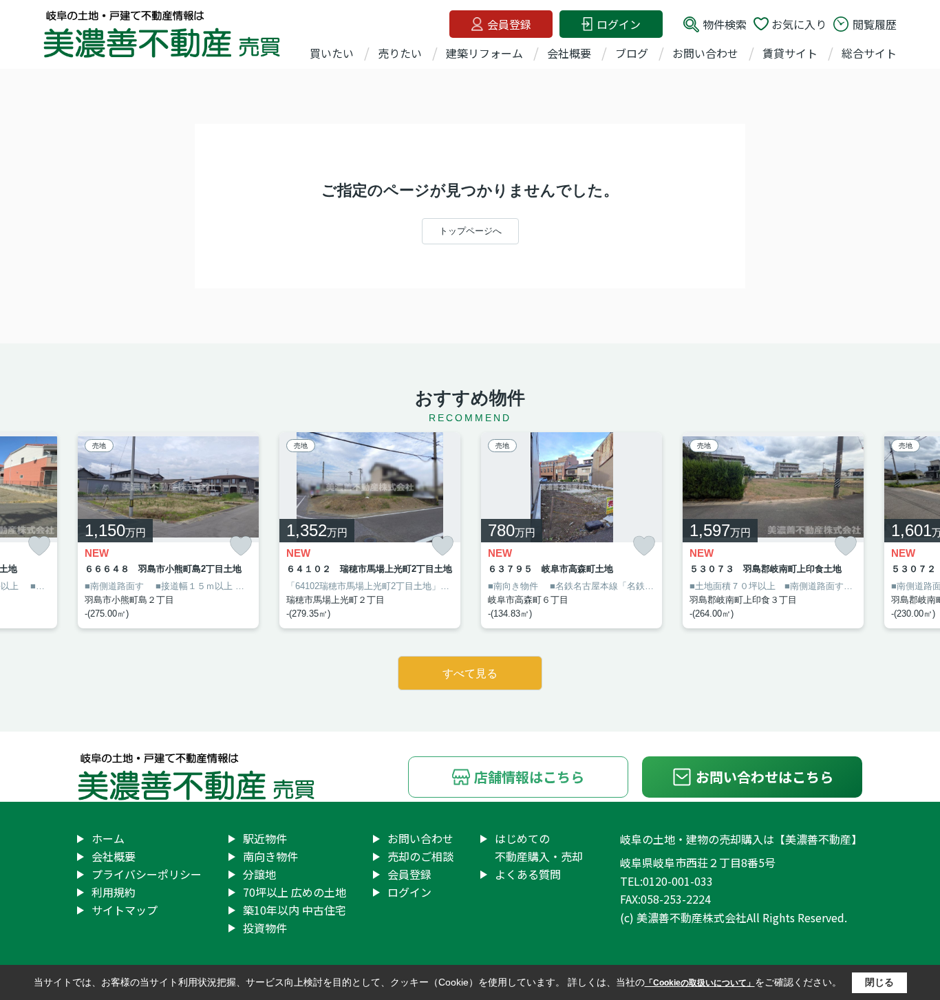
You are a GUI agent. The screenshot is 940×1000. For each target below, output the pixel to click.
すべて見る (470, 673)
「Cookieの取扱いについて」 (700, 983)
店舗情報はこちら (529, 777)
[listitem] (168, 530)
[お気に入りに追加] (39, 546)
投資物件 (265, 927)
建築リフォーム (484, 53)
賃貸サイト (790, 53)
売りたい (400, 53)
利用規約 (114, 892)
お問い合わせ (705, 53)
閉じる (879, 982)
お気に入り (798, 24)
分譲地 (259, 874)
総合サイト (869, 53)
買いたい (332, 53)
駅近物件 (265, 838)
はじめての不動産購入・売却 (539, 847)
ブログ (631, 53)
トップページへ (470, 231)
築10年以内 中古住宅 (294, 910)
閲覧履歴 (875, 24)
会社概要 (569, 53)
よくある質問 (528, 874)
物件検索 (725, 24)
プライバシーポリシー (147, 874)
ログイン (619, 24)
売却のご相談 (420, 856)
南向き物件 (270, 856)
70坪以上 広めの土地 (294, 892)
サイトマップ (125, 910)
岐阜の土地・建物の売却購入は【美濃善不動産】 (741, 839)
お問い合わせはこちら (764, 777)
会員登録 (509, 24)
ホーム (108, 838)
